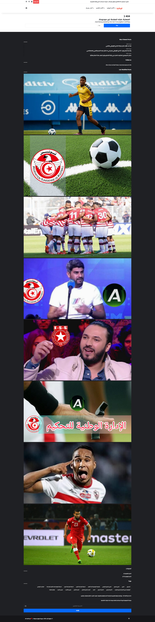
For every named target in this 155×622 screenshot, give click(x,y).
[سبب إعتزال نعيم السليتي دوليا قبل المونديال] (77, 534)
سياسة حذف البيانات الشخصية (107, 600)
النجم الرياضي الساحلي (86, 590)
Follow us (128, 60)
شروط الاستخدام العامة (119, 600)
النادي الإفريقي (109, 590)
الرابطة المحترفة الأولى (80, 587)
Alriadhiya (28, 618)
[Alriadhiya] (119, 8)
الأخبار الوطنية (110, 8)
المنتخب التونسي (40, 587)
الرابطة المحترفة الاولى (69, 587)
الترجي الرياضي (116, 587)
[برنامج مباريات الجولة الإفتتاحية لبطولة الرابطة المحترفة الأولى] (77, 165)
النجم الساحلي (76, 590)
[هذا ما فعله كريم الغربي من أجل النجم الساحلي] (77, 350)
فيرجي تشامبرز (68, 590)
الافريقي (128, 587)
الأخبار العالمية (99, 8)
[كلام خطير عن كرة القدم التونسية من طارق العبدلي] (77, 288)
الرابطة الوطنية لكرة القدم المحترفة (54, 587)
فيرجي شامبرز (60, 590)
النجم (94, 590)
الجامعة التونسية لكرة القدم (94, 587)
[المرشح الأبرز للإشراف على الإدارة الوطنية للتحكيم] (77, 411)
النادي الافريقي (101, 590)
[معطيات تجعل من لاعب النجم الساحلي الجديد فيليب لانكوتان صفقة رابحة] (77, 104)
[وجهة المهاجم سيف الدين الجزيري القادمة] (77, 473)
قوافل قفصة (52, 590)
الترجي (123, 587)
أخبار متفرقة (89, 8)
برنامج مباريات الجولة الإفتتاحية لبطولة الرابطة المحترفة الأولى (104, 1)
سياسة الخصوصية (127, 600)
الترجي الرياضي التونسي (106, 587)
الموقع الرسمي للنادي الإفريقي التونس (122, 590)
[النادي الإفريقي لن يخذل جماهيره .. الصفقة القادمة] (77, 227)
